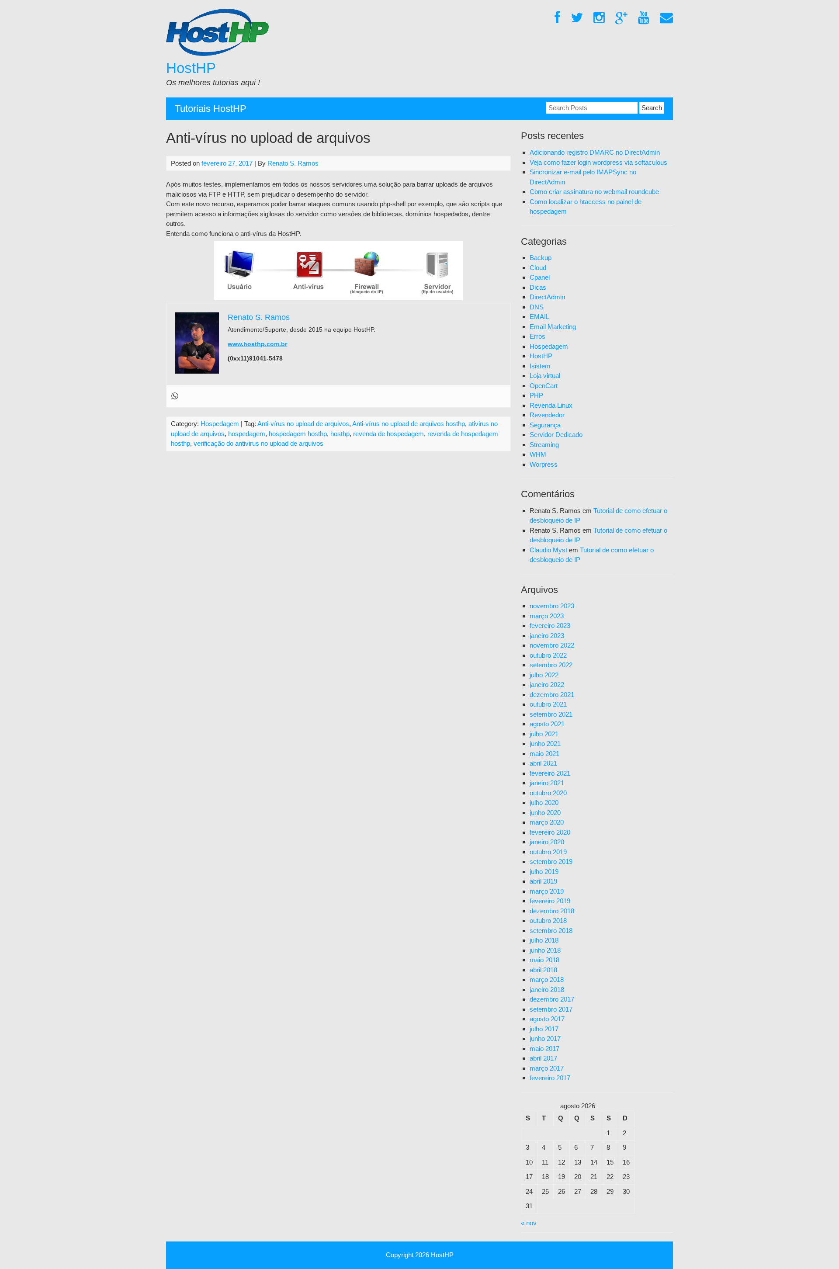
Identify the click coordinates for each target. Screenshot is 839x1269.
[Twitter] (577, 18)
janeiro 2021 (547, 783)
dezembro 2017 (552, 999)
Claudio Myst (548, 550)
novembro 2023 (552, 606)
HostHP (191, 68)
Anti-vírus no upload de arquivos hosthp (408, 423)
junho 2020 (545, 812)
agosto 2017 (547, 1019)
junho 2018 (545, 950)
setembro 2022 (551, 665)
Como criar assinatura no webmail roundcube (594, 191)
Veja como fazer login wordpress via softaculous (598, 162)
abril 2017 (543, 1058)
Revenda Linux (551, 405)
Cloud (538, 267)
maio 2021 (544, 753)
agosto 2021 (547, 724)
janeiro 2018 (547, 989)
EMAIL (539, 316)
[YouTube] (643, 18)
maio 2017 (544, 1048)
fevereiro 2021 (550, 773)
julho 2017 (544, 1029)
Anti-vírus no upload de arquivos (303, 423)
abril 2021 (543, 763)
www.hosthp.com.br (257, 343)
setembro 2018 (551, 930)
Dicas (538, 287)
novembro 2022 (552, 645)
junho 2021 (545, 743)
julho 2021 (544, 734)
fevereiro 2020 (550, 832)
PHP (536, 395)
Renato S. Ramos (293, 163)
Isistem (540, 366)
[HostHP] (217, 53)
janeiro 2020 (547, 842)
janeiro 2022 (547, 684)
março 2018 (547, 979)
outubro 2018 (548, 920)
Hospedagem (220, 423)
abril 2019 (543, 881)
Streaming (544, 444)
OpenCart (544, 385)
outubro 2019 (548, 852)
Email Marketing (553, 326)
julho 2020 (544, 802)
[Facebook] (557, 18)
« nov (529, 1223)
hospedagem (246, 433)
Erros (537, 336)
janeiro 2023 (547, 635)
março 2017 (547, 1068)
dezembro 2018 (552, 911)
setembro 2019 (551, 861)
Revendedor (547, 415)
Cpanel (540, 277)
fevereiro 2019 (550, 901)
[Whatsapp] (175, 396)
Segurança (545, 425)
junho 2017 (545, 1038)
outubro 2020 (548, 793)
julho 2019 (544, 871)
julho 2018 (544, 940)
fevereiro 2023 (550, 625)
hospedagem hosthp (298, 433)
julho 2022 (544, 675)
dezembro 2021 (552, 694)
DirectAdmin (547, 297)
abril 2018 (543, 970)
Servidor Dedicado (556, 434)
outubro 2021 (548, 704)
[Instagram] (599, 18)
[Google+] (621, 18)
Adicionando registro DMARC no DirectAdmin (595, 152)
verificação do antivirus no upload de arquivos (258, 443)
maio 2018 (544, 960)
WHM (538, 454)
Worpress (544, 464)
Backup (540, 257)
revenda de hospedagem (388, 433)
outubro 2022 (548, 655)
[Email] (666, 18)
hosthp (340, 433)
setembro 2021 (551, 714)
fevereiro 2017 (550, 1078)
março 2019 (547, 891)
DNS (537, 307)
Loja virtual (545, 375)
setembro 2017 (551, 1009)
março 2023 (547, 616)
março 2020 (547, 822)
